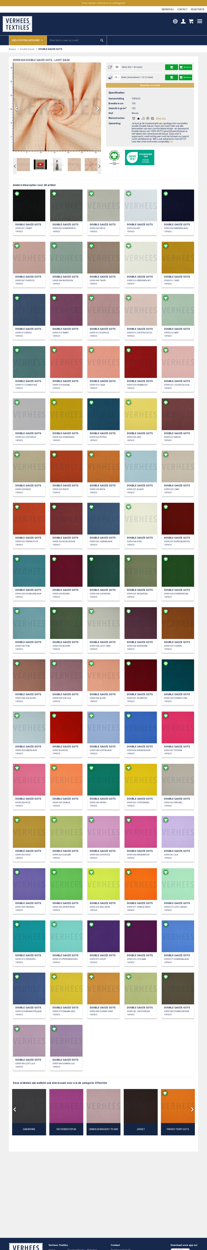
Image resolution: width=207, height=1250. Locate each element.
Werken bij (168, 9)
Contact (182, 9)
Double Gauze (27, 49)
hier (171, 141)
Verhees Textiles (17, 24)
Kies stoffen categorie (26, 40)
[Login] (183, 21)
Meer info (161, 118)
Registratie (198, 9)
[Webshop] (191, 21)
